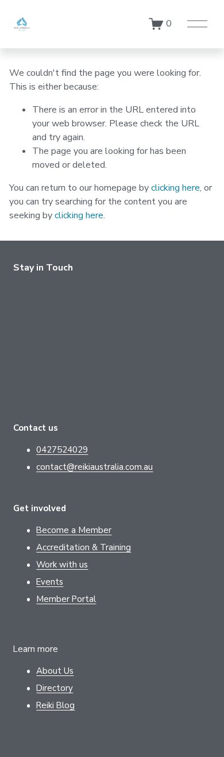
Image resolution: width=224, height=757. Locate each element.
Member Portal (66, 599)
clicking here (175, 187)
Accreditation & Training (83, 547)
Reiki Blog (55, 705)
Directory (54, 688)
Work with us (62, 564)
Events (49, 582)
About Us (55, 671)
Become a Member (73, 530)
